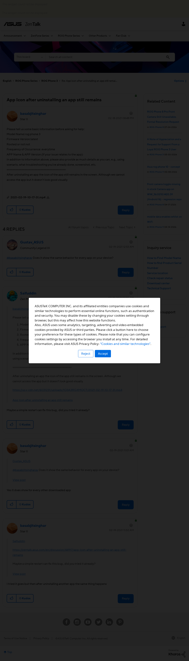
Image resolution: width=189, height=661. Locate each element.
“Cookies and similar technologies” (125, 344)
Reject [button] (85, 353)
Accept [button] (103, 353)
